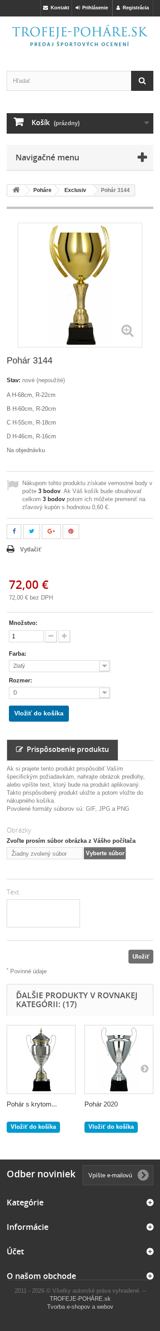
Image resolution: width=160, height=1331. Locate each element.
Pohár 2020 (101, 1104)
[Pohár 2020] (118, 1059)
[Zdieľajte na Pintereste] (71, 531)
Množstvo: (23, 623)
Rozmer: (21, 680)
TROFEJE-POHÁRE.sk (80, 1298)
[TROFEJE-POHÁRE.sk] (80, 36)
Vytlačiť (30, 549)
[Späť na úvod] (16, 190)
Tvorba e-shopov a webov (80, 1306)
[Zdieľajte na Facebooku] (14, 531)
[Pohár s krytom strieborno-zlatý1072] (41, 1059)
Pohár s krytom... (32, 1104)
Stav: (13, 380)
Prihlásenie (94, 7)
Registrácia (134, 7)
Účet (15, 1251)
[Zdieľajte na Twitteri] (31, 531)
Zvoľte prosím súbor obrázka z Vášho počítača (71, 840)
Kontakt (58, 7)
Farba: (18, 653)
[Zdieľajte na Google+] (51, 531)
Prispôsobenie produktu (66, 749)
